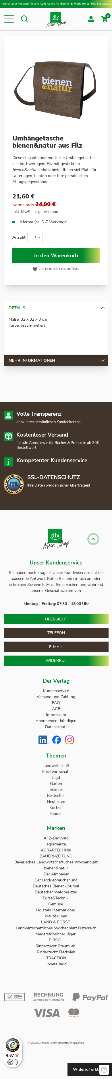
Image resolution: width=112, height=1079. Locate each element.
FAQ (56, 703)
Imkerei (56, 789)
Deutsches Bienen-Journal (56, 886)
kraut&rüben (56, 916)
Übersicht (56, 619)
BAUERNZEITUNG (56, 856)
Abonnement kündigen (56, 721)
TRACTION (56, 958)
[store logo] (56, 19)
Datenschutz (56, 727)
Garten (56, 783)
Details (17, 308)
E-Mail (56, 647)
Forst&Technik (56, 898)
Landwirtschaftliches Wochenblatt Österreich (56, 928)
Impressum (56, 715)
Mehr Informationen (32, 360)
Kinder (56, 813)
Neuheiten (56, 801)
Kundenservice (56, 691)
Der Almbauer (56, 874)
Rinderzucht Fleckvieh (56, 952)
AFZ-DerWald (56, 838)
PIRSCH (56, 940)
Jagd (56, 777)
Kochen (56, 807)
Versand (51, 211)
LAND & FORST (56, 922)
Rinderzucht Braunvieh (56, 946)
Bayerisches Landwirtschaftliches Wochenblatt (56, 862)
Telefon (56, 633)
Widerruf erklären (90, 1069)
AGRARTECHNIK (56, 850)
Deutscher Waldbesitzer (56, 892)
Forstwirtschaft (56, 771)
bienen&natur (56, 868)
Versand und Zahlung (56, 697)
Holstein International (56, 910)
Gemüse (56, 904)
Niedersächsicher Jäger (56, 934)
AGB (56, 709)
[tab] (56, 308)
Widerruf (56, 660)
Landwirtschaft (56, 765)
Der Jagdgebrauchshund (56, 880)
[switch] (12, 1062)
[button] (9, 19)
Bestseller (56, 795)
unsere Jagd (56, 964)
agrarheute (56, 844)
